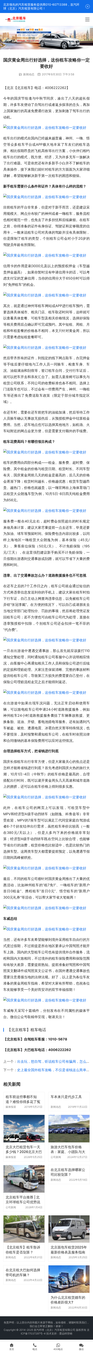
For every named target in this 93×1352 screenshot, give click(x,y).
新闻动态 (28, 74)
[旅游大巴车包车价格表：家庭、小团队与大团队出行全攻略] (69, 1128)
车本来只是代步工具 (66, 1097)
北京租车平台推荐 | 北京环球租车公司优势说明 (23, 1199)
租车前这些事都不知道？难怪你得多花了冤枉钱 (23, 1099)
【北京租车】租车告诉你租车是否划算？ (23, 1249)
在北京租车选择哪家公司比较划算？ (68, 1172)
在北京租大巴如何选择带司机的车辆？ (23, 1272)
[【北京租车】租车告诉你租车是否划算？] (24, 1229)
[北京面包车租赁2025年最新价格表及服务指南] (69, 1229)
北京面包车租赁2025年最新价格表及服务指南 (69, 1249)
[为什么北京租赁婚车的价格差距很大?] (69, 1279)
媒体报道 (11, 1106)
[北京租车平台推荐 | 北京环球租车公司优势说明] (24, 1179)
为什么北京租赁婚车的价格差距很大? (68, 1299)
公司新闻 (56, 1157)
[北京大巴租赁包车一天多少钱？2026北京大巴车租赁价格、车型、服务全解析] (24, 1128)
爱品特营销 (65, 1333)
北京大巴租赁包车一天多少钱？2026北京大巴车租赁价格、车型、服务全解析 (24, 1149)
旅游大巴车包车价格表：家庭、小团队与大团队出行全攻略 (68, 1149)
